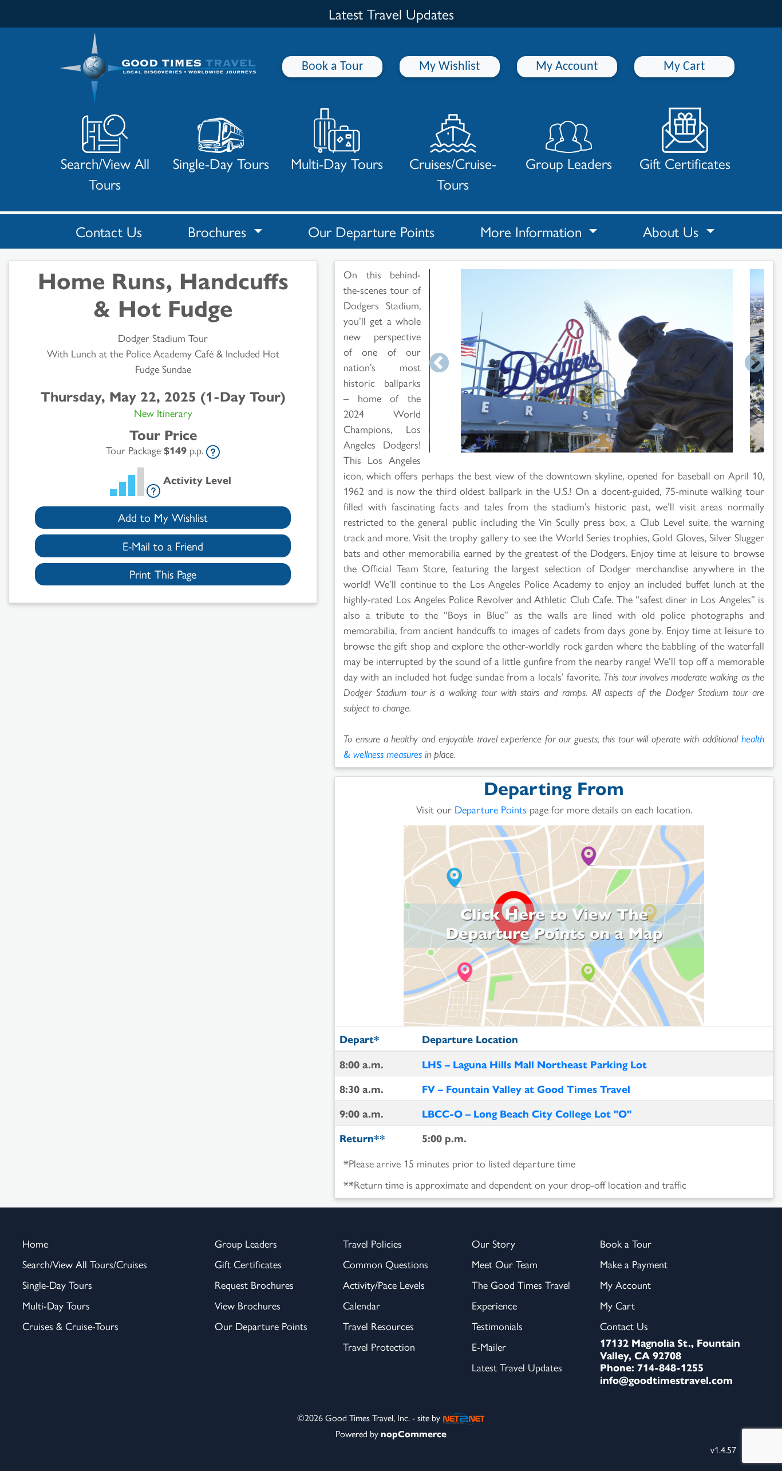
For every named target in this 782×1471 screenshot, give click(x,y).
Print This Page (162, 573)
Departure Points (491, 809)
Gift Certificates (684, 163)
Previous (439, 363)
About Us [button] (672, 231)
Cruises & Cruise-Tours (70, 1326)
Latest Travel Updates (517, 1367)
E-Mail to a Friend (163, 545)
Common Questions (385, 1264)
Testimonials (497, 1326)
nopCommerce (414, 1433)
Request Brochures (254, 1284)
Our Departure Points (371, 231)
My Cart (684, 66)
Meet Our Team (505, 1264)
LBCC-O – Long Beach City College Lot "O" (526, 1113)
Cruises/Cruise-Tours (452, 173)
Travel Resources (378, 1326)
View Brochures (248, 1305)
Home (35, 1243)
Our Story (493, 1243)
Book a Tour (333, 66)
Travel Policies (372, 1243)
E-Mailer (489, 1346)
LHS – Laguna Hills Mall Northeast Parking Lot (534, 1064)
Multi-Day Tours (337, 163)
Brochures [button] (219, 231)
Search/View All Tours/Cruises (84, 1264)
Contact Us (109, 231)
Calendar (361, 1305)
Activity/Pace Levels (384, 1284)
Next (754, 363)
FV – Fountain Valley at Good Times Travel (526, 1088)
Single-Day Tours (221, 163)
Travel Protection (379, 1346)
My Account (567, 66)
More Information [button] (533, 231)
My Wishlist (449, 66)
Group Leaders (569, 163)
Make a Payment (634, 1264)
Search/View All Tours (105, 173)
